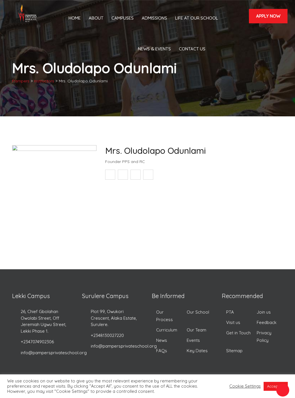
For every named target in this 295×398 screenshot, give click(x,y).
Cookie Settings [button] (245, 386)
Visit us (233, 322)
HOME (75, 18)
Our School (198, 312)
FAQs (161, 350)
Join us (264, 312)
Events (193, 340)
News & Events (154, 49)
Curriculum (166, 330)
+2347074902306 (37, 341)
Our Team (196, 330)
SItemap (234, 350)
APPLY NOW (268, 16)
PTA (230, 312)
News (161, 340)
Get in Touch (238, 333)
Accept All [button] (275, 386)
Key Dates (197, 350)
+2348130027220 (107, 335)
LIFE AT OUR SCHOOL (196, 18)
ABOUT (96, 18)
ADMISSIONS (154, 18)
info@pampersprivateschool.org (54, 352)
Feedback (267, 322)
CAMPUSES (122, 18)
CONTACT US (192, 49)
